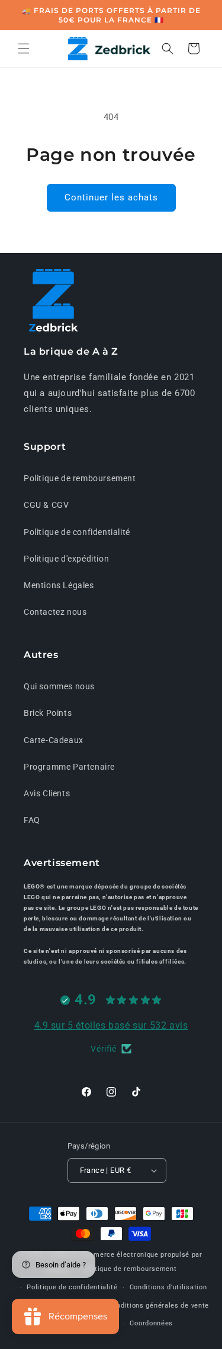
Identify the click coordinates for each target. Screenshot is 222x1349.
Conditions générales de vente (158, 1305)
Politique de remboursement (80, 478)
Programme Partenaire (69, 766)
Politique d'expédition (66, 558)
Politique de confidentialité (77, 532)
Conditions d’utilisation (168, 1287)
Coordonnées (151, 1323)
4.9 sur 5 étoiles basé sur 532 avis (111, 1025)
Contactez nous (55, 612)
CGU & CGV (46, 505)
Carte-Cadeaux (53, 740)
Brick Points (48, 713)
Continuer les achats (111, 197)
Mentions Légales (59, 585)
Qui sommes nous (59, 686)
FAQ (32, 820)
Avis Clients (47, 793)
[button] (24, 48)
